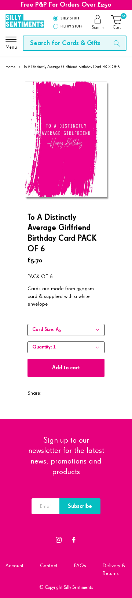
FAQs (80, 565)
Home (10, 67)
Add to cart (66, 367)
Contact (49, 565)
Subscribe (80, 506)
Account (14, 565)
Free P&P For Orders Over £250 (66, 4)
